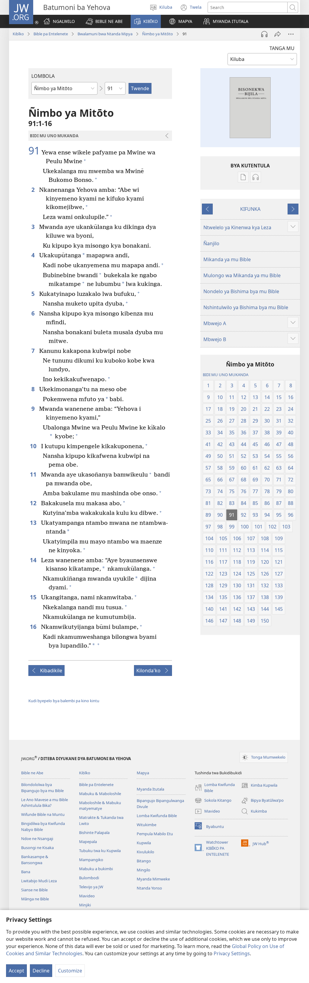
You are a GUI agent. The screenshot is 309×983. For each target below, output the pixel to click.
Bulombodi (89, 877)
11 (34, 474)
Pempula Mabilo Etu (155, 833)
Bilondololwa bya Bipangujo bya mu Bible (42, 787)
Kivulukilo (145, 852)
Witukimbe (146, 824)
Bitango (144, 861)
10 (34, 446)
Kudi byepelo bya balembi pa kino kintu (63, 700)
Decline (41, 970)
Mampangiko (91, 859)
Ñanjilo (211, 243)
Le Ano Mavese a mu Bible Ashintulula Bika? (44, 802)
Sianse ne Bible (34, 890)
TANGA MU (282, 48)
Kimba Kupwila (259, 785)
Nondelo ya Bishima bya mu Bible (241, 291)
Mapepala (88, 841)
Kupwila (144, 842)
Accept (16, 970)
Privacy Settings (232, 953)
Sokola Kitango (213, 800)
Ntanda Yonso (149, 888)
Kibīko (18, 33)
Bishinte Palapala (94, 832)
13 (34, 522)
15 (34, 597)
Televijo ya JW (91, 886)
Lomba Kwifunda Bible (157, 815)
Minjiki (85, 905)
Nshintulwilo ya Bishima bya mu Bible (245, 307)
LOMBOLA (43, 76)
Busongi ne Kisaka (37, 847)
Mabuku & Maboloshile (100, 793)
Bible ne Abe (32, 772)
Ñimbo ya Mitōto (157, 33)
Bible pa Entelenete (50, 33)
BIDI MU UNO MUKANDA (225, 374)
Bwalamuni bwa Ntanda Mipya (105, 33)
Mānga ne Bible (35, 899)
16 (34, 626)
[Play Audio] (264, 34)
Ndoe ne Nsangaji (37, 838)
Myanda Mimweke (153, 879)
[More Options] (290, 34)
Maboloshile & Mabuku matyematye (100, 805)
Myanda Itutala (150, 789)
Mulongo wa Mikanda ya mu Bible (242, 275)
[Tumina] (277, 34)
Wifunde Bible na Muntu (43, 814)
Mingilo (143, 870)
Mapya (143, 772)
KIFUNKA (250, 209)
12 (34, 503)
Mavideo (87, 896)
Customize (70, 970)
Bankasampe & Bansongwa (34, 859)
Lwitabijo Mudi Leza (39, 880)
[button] (104, 21)
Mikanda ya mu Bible (227, 259)
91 (34, 151)
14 (34, 560)
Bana (25, 871)
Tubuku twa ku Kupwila (100, 850)
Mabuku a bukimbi (96, 868)
